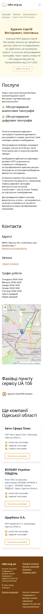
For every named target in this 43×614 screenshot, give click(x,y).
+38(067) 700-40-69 (22, 69)
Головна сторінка (30, 563)
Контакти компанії (17, 456)
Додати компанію (10, 592)
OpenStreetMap (28, 364)
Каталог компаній (30, 566)
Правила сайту (29, 572)
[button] (21, 331)
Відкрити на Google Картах (14, 248)
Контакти (26, 569)
